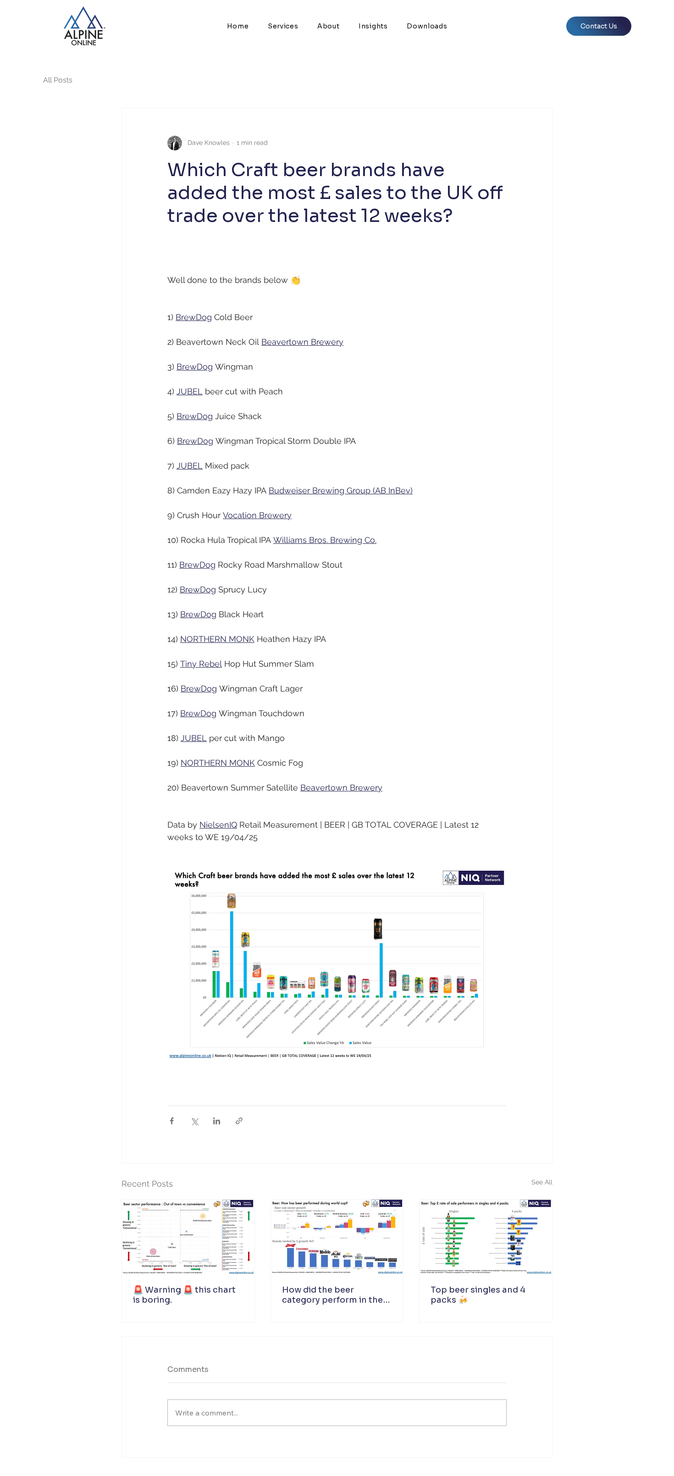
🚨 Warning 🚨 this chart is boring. (184, 1295)
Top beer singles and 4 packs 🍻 (478, 1295)
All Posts (57, 80)
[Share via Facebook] (171, 1121)
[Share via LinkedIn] (216, 1121)
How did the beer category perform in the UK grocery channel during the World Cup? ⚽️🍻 (335, 1295)
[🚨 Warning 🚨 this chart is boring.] (188, 1237)
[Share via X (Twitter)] (194, 1121)
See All (541, 1182)
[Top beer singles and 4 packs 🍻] (486, 1237)
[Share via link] (239, 1121)
